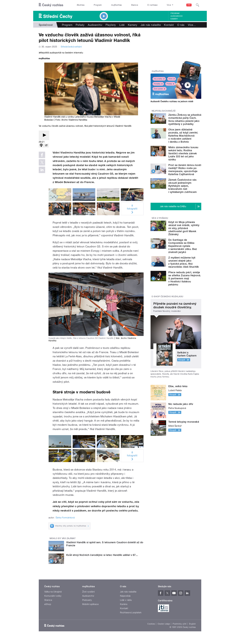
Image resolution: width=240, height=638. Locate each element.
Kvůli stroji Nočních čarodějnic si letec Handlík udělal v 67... (102, 554)
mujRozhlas (116, 5)
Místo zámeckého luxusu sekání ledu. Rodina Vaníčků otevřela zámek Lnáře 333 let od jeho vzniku (183, 153)
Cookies (151, 624)
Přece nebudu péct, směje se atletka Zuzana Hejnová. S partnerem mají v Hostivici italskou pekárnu (184, 278)
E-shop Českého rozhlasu (167, 296)
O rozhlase (152, 5)
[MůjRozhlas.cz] (44, 58)
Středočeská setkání (71, 46)
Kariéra (123, 604)
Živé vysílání (158, 89)
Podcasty (87, 600)
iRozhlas (81, 5)
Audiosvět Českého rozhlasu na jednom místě (172, 101)
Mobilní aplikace (90, 604)
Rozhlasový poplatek (130, 612)
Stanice (134, 5)
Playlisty (111, 24)
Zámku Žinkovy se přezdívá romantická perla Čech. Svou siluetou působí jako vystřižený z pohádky (184, 119)
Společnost (46, 24)
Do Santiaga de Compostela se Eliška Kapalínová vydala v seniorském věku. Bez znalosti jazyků (182, 246)
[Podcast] (41, 145)
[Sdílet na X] (42, 162)
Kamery (174, 19)
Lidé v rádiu (126, 600)
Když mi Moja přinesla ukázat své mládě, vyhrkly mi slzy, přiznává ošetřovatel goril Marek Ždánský (183, 228)
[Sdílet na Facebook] (42, 155)
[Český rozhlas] (51, 5)
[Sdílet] (46, 145)
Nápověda (125, 596)
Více (192, 24)
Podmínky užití (179, 624)
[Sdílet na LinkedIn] (42, 170)
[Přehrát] (44, 135)
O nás (181, 24)
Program (98, 5)
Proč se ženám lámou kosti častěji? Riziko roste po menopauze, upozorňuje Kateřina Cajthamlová (184, 170)
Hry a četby (158, 79)
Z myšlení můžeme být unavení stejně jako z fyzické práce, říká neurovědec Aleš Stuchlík (183, 262)
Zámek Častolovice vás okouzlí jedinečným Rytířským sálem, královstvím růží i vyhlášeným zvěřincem (182, 185)
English (192, 624)
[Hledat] (197, 5)
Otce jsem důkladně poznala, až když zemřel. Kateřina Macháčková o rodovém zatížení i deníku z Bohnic (183, 135)
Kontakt (169, 24)
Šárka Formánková (65, 517)
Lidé (122, 24)
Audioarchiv (176, 16)
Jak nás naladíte (151, 24)
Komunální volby (52, 596)
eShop (47, 604)
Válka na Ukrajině (53, 591)
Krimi (170, 79)
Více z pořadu (160, 218)
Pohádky (157, 84)
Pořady (80, 24)
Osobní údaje (164, 624)
